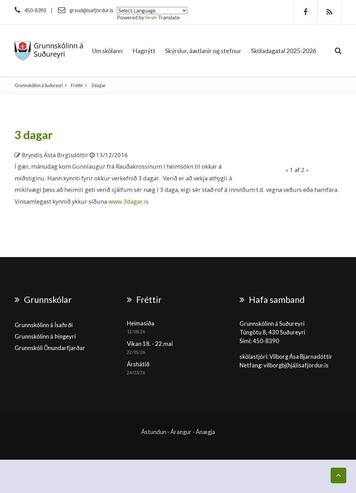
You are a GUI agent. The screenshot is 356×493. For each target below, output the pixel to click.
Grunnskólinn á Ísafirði (44, 325)
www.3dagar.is (128, 201)
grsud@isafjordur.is (91, 10)
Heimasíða (140, 323)
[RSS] (329, 12)
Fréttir (77, 85)
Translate (169, 17)
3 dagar (34, 135)
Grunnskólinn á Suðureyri (39, 85)
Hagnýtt (143, 50)
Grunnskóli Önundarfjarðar (50, 348)
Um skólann (107, 50)
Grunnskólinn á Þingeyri (45, 336)
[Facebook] (305, 12)
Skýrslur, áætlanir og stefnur (203, 50)
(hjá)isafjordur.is (307, 365)
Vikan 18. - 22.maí (150, 343)
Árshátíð (138, 364)
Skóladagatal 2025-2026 (283, 50)
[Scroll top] (338, 475)
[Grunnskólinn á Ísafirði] (49, 51)
